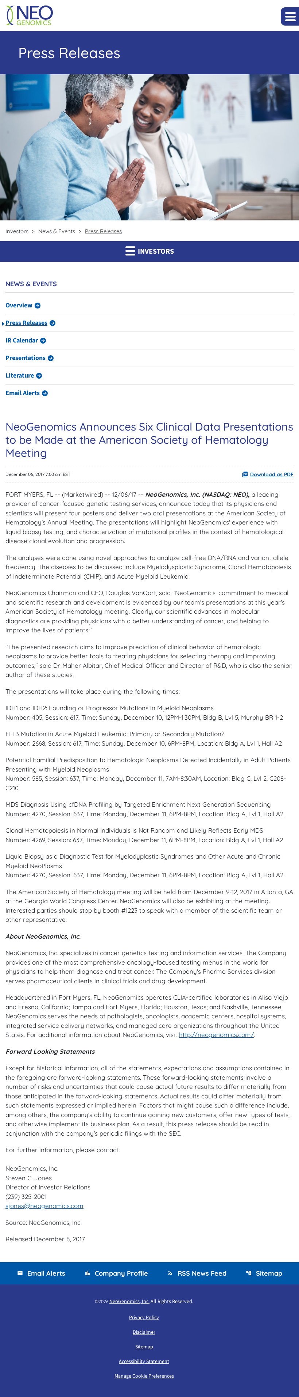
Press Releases (26, 323)
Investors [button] (155, 251)
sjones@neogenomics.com (44, 1205)
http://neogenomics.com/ (216, 1034)
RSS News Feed (196, 1273)
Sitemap (264, 1273)
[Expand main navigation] (290, 16)
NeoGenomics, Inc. (129, 1301)
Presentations (25, 358)
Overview (18, 305)
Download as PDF (272, 474)
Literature (19, 375)
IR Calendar (21, 340)
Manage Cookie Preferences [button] (144, 1376)
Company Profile (116, 1273)
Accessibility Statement (144, 1361)
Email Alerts (22, 393)
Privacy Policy (144, 1317)
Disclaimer (144, 1332)
